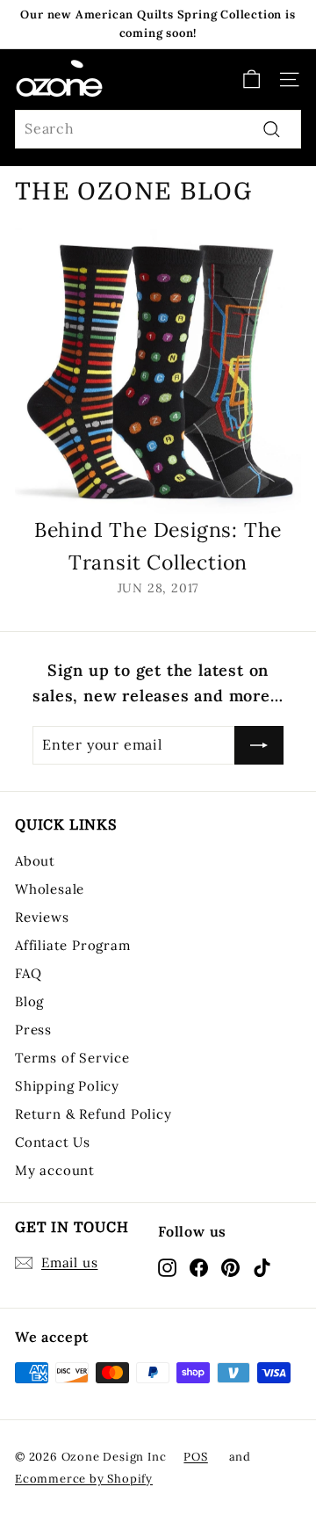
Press (33, 1029)
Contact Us (52, 1142)
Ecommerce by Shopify (84, 1478)
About (35, 860)
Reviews (42, 917)
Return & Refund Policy (93, 1114)
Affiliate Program (73, 945)
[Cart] (251, 79)
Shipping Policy (67, 1085)
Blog (29, 1001)
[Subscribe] (259, 745)
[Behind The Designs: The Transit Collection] (158, 371)
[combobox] (158, 129)
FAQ (28, 973)
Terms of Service (72, 1057)
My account (55, 1170)
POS (195, 1456)
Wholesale (49, 889)
